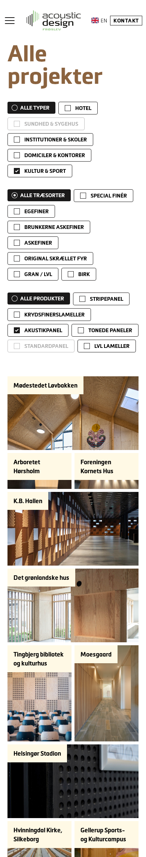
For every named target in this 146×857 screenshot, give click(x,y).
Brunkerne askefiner (54, 227)
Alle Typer (34, 107)
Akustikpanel (43, 330)
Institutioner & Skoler (55, 139)
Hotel (83, 108)
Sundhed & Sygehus (51, 123)
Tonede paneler (110, 330)
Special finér (109, 195)
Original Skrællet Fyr (55, 258)
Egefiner (36, 211)
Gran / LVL (38, 274)
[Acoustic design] (54, 20)
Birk (84, 274)
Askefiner (38, 242)
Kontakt (126, 20)
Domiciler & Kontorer (54, 155)
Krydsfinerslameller (54, 314)
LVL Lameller (112, 346)
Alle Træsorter (42, 195)
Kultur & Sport (45, 171)
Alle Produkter (42, 298)
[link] (78, 108)
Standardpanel (46, 346)
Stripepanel (106, 299)
